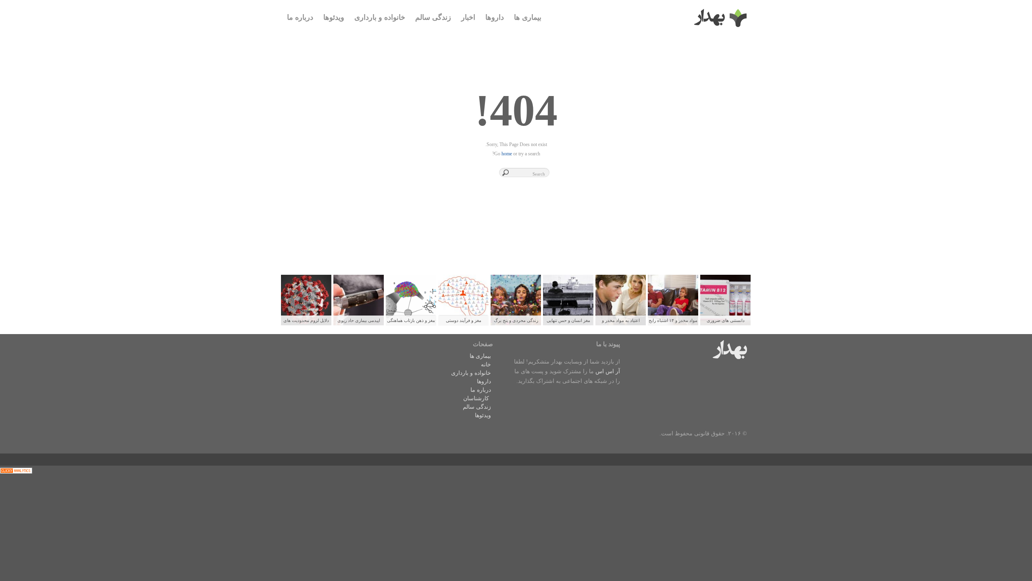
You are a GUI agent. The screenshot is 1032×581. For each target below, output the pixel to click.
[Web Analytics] (16, 470)
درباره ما (300, 17)
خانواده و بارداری (379, 17)
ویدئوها (333, 17)
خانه (486, 365)
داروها (494, 17)
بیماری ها (527, 17)
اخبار (468, 17)
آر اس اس (607, 371)
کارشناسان (476, 398)
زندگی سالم (433, 17)
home (506, 154)
